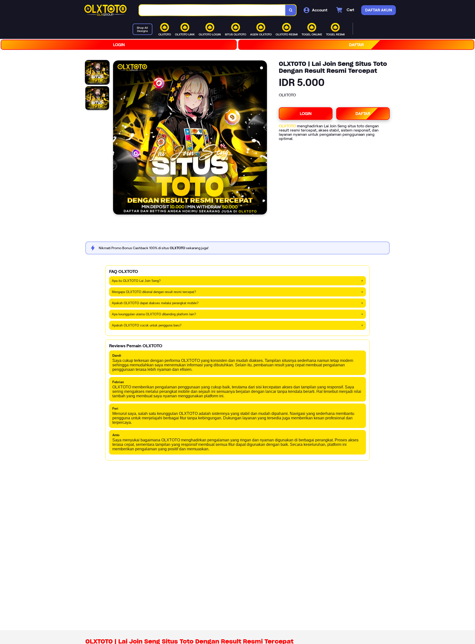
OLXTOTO (287, 126)
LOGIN (119, 45)
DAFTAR (356, 45)
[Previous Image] (117, 138)
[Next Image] (263, 138)
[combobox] (212, 10)
